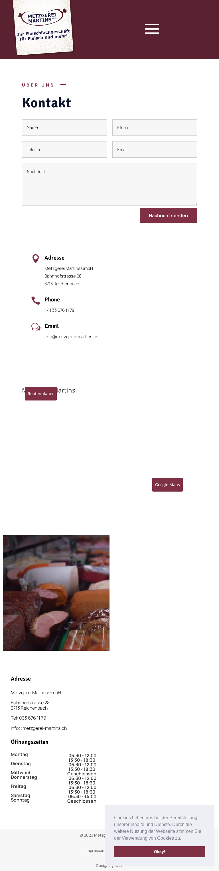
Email (52, 326)
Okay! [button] (159, 851)
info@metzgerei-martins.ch (71, 337)
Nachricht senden (168, 215)
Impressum (96, 850)
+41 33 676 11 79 (59, 310)
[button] (183, 838)
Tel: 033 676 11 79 (28, 718)
